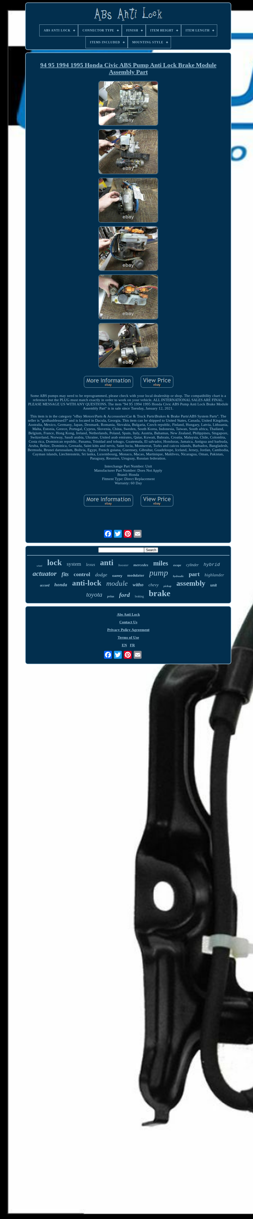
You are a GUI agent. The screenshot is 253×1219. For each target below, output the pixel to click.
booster (123, 565)
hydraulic (178, 576)
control (82, 574)
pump (158, 572)
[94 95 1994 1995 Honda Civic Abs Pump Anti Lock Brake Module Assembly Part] (128, 104)
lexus (90, 564)
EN (124, 645)
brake (159, 593)
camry (117, 576)
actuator (45, 573)
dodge (101, 574)
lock (54, 562)
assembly (190, 583)
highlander (214, 575)
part (194, 574)
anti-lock (86, 583)
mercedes (140, 565)
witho (138, 584)
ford (124, 594)
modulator (135, 575)
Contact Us (128, 622)
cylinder (192, 565)
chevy (153, 584)
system (74, 564)
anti (106, 562)
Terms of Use (128, 637)
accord (44, 585)
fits (65, 574)
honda (60, 584)
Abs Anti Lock (128, 614)
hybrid (212, 564)
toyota (94, 594)
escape (177, 565)
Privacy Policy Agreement (128, 630)
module (117, 583)
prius (110, 596)
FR (132, 645)
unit (213, 585)
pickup (167, 586)
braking (139, 596)
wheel (39, 565)
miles (160, 563)
